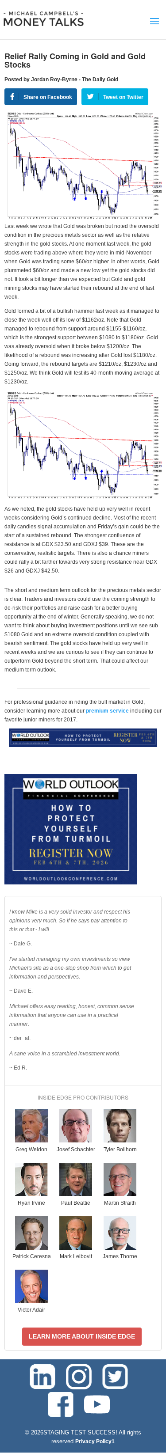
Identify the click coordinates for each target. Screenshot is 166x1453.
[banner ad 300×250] (70, 883)
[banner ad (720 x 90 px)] (83, 745)
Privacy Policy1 (95, 1441)
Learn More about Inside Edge (82, 1336)
